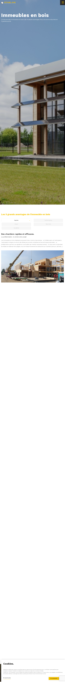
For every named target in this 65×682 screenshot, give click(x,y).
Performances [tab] (48, 220)
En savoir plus (7, 677)
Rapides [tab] (16, 220)
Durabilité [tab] (16, 228)
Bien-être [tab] (48, 224)
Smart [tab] (16, 224)
